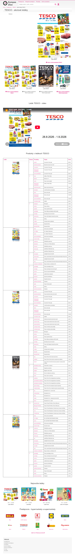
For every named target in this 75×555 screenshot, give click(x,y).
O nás (5, 549)
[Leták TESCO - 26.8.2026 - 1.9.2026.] (54, 35)
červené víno (36, 403)
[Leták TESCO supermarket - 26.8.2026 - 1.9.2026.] (29, 76)
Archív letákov (7, 546)
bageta (35, 370)
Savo (35, 192)
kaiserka (35, 368)
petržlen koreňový (37, 281)
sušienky (36, 378)
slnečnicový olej (37, 187)
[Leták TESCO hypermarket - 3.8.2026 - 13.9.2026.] (63, 76)
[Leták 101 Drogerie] (64, 494)
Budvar (35, 178)
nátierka (35, 359)
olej (34, 261)
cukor (35, 181)
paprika (35, 208)
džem (35, 400)
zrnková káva (36, 393)
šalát (35, 284)
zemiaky (35, 213)
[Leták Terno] (46, 494)
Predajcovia (21, 1)
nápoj (35, 398)
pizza (35, 233)
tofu (34, 356)
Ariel (35, 176)
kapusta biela (36, 226)
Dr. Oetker (36, 231)
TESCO (23, 529)
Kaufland (37, 519)
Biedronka (51, 529)
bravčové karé (37, 319)
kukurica (35, 276)
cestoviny (36, 241)
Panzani (35, 246)
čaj (34, 390)
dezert (35, 361)
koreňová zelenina (37, 289)
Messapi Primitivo (37, 405)
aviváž (35, 162)
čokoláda (36, 189)
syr (34, 251)
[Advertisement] (21, 25)
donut (35, 373)
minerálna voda (37, 201)
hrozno (35, 271)
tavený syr (36, 248)
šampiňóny (36, 216)
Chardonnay (36, 413)
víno (35, 410)
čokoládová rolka (37, 365)
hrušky (35, 221)
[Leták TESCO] (11, 494)
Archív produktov (46, 1)
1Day (37, 529)
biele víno (36, 408)
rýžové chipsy (36, 385)
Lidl (51, 519)
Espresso (36, 243)
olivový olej (36, 256)
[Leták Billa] (28, 494)
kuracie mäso (36, 238)
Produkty (38, 1)
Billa (10, 519)
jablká (35, 274)
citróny (35, 206)
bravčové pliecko (37, 164)
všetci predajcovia (37, 533)
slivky (35, 218)
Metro (65, 519)
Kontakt (6, 550)
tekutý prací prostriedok (36, 170)
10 (29, 403)
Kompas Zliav (12, 3)
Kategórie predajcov (30, 1)
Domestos (36, 253)
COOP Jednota (24, 519)
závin (35, 375)
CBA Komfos (65, 529)
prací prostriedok (37, 173)
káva (35, 395)
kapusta (35, 223)
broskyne (36, 203)
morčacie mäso (37, 326)
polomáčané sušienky (38, 380)
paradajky (36, 211)
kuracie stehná (37, 324)
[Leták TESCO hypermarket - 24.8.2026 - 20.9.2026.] (46, 76)
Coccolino (36, 167)
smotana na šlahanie (38, 263)
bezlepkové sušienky (38, 383)
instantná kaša (37, 388)
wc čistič (35, 258)
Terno (10, 529)
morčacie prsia (37, 329)
